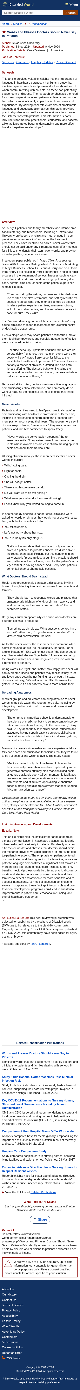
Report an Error (12, 1352)
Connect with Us (12, 1347)
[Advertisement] (40, 175)
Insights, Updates (42, 62)
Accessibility (10, 1315)
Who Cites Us (11, 1326)
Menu (71, 5)
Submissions (10, 1342)
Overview (22, 62)
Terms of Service (12, 1305)
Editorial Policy (11, 1321)
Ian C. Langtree (40, 943)
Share (42, 1219)
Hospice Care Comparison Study (24, 1151)
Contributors (9, 1336)
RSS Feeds (13, 1358)
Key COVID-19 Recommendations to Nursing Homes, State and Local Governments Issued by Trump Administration (38, 1104)
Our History (9, 1294)
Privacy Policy (11, 1310)
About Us (8, 1289)
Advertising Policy (13, 1331)
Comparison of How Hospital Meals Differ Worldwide (38, 1131)
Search (70, 12)
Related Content (66, 62)
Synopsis (8, 62)
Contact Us (9, 1300)
